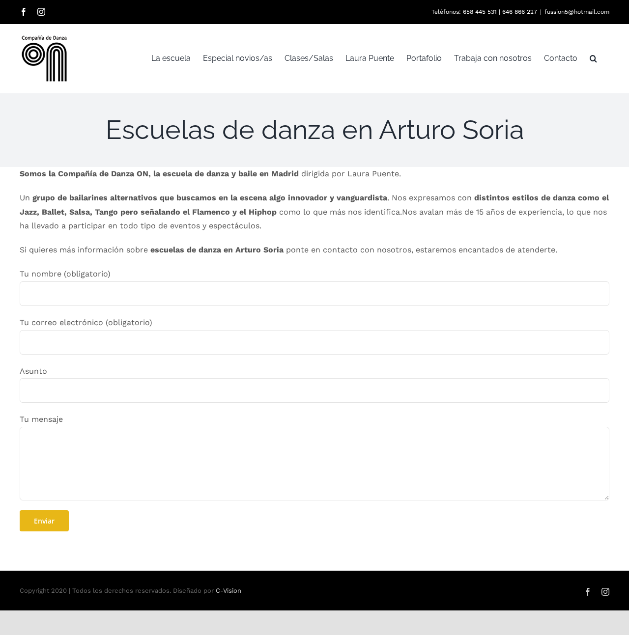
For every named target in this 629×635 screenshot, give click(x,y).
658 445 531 (480, 11)
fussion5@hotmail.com (576, 11)
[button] (593, 58)
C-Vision (228, 590)
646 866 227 (519, 11)
